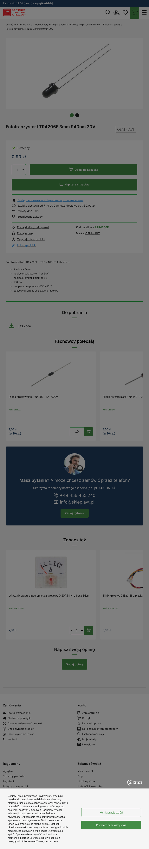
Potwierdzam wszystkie (111, 825)
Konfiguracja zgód (111, 812)
